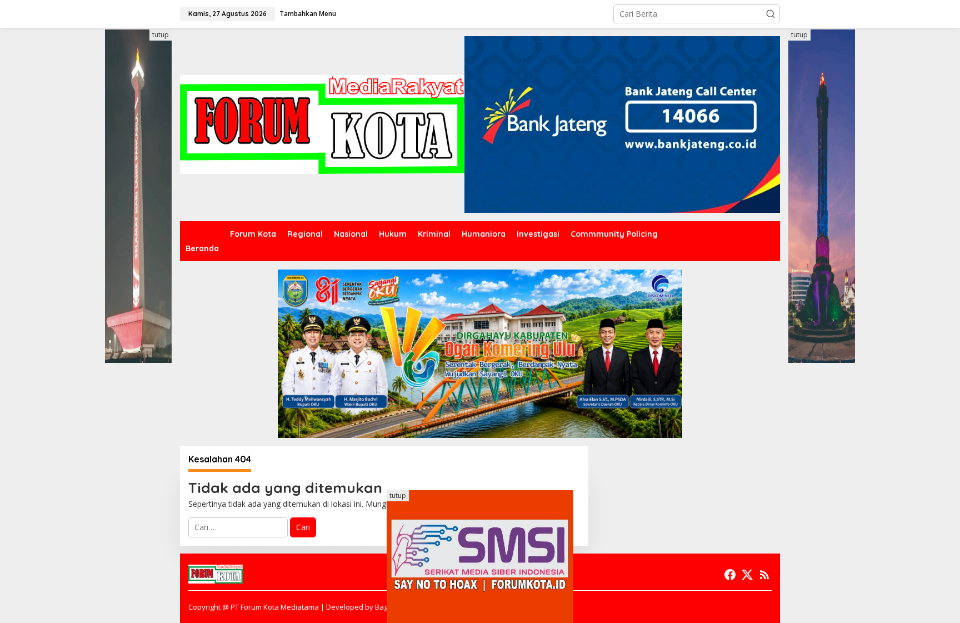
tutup (160, 34)
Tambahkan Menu (307, 13)
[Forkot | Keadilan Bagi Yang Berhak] (322, 123)
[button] (770, 13)
